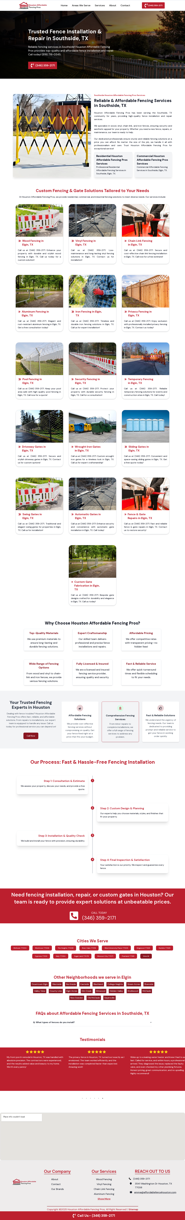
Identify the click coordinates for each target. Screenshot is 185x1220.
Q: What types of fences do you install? (54, 1022)
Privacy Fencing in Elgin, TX (140, 313)
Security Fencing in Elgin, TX (87, 381)
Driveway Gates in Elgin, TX (34, 448)
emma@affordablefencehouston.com (155, 1192)
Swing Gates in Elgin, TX (32, 516)
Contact (125, 5)
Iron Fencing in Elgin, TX (89, 313)
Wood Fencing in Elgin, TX (33, 242)
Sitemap (133, 1209)
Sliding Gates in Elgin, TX (139, 448)
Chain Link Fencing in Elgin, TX (140, 242)
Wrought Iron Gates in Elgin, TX (88, 448)
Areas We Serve (81, 5)
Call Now (31, 735)
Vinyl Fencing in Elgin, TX (85, 242)
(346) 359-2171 (155, 5)
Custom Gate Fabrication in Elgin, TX (87, 585)
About (112, 5)
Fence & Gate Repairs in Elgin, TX (140, 516)
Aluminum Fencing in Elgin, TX (35, 313)
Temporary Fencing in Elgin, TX (140, 381)
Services (100, 5)
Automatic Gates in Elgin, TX (88, 516)
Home (64, 5)
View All (146, 956)
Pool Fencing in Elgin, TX (32, 381)
